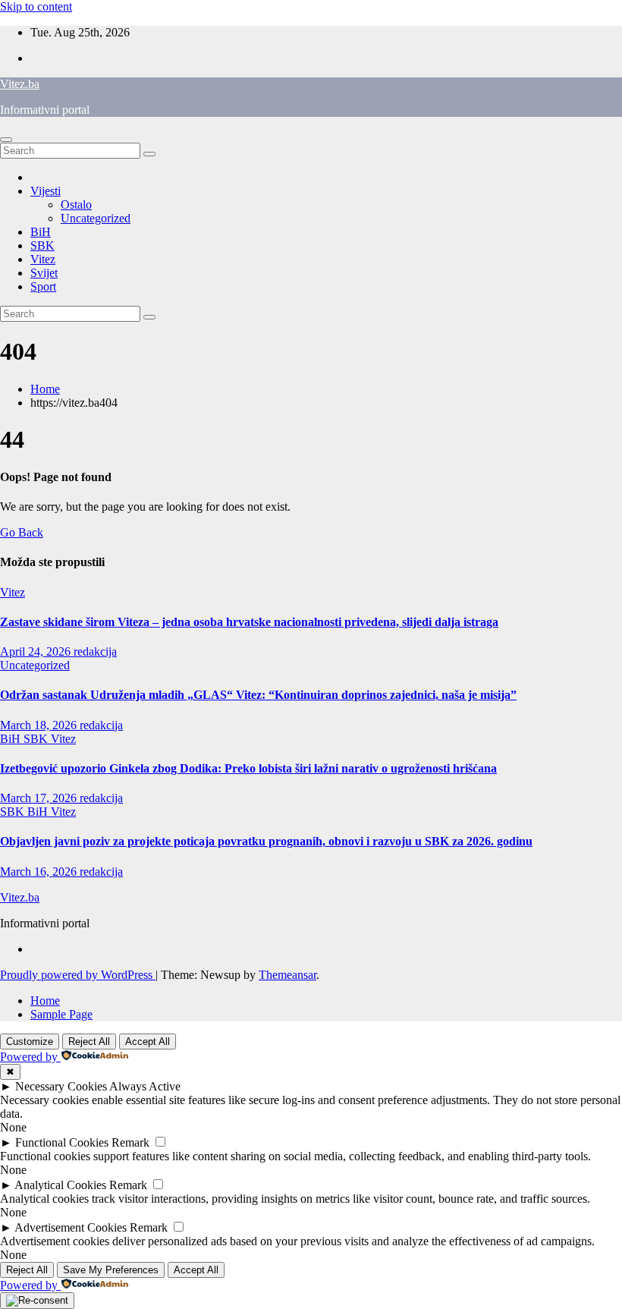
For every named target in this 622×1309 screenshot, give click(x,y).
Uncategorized (95, 218)
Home (45, 388)
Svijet (44, 272)
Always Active (145, 1086)
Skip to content (36, 6)
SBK (42, 245)
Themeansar (287, 974)
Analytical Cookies (60, 1184)
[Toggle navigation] (6, 139)
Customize (29, 1041)
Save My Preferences (111, 1270)
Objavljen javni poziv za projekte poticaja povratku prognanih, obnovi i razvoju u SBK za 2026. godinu (266, 841)
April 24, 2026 (37, 651)
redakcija (95, 651)
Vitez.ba (19, 83)
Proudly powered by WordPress (78, 974)
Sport (43, 286)
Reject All (89, 1041)
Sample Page (61, 1014)
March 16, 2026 (40, 871)
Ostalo (76, 204)
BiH (40, 231)
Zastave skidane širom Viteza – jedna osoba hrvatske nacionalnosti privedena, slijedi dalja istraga (249, 621)
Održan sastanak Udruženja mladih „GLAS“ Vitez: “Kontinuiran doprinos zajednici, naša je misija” (258, 694)
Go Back (21, 532)
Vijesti (45, 190)
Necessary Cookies (61, 1086)
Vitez (42, 259)
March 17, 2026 (40, 797)
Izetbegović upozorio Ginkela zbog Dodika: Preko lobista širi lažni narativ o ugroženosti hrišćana (248, 768)
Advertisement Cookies (70, 1227)
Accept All (147, 1041)
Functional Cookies (61, 1142)
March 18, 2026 (40, 725)
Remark (130, 1142)
